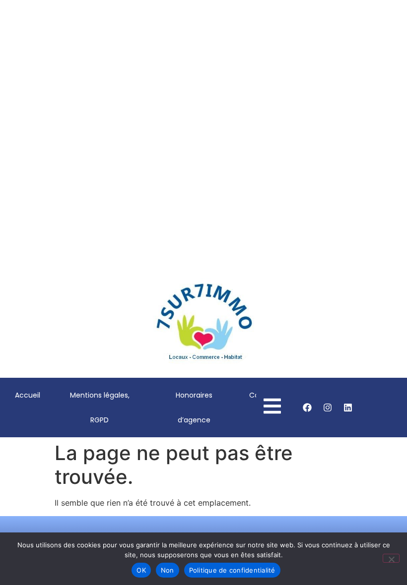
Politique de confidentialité (232, 570)
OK (141, 570)
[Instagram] (328, 407)
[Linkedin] (348, 407)
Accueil (27, 395)
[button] (15, 162)
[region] (203, 161)
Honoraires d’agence (194, 407)
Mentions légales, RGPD (100, 407)
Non (167, 570)
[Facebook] (307, 407)
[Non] (391, 558)
